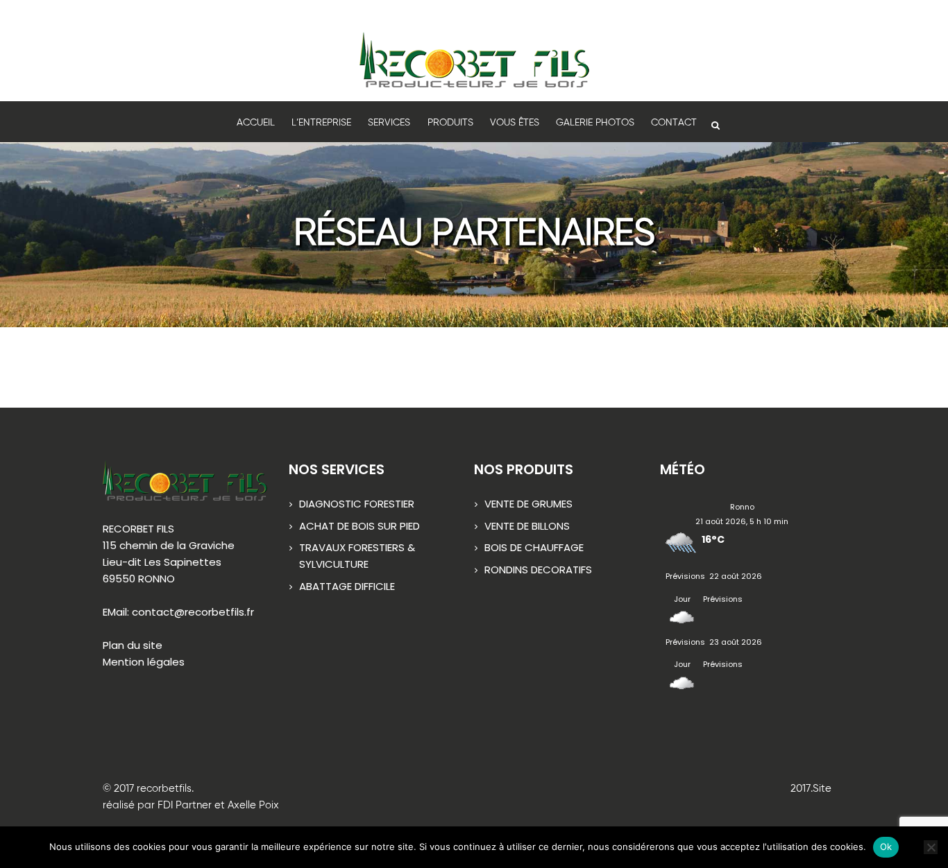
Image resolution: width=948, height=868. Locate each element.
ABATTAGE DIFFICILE (347, 586)
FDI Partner (185, 805)
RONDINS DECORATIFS (538, 569)
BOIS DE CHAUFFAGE (534, 547)
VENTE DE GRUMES (528, 503)
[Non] (931, 847)
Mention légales (144, 661)
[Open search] (714, 124)
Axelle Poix (253, 805)
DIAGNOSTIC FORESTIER (356, 503)
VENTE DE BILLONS (527, 526)
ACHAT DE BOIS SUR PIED (359, 526)
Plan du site (132, 645)
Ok (886, 846)
